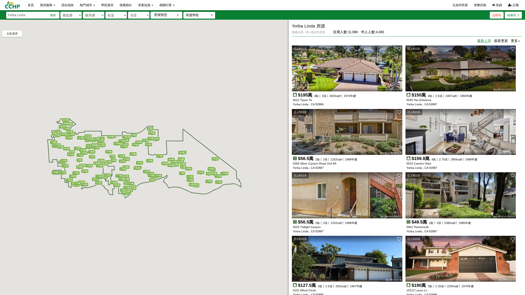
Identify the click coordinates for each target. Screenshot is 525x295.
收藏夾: (513, 15)
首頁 (31, 5)
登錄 (498, 5)
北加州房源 (460, 5)
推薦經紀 (126, 5)
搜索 (53, 15)
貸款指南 (67, 5)
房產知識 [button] (144, 5)
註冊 (515, 5)
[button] (166, 15)
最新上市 (484, 41)
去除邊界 (12, 33)
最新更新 (501, 41)
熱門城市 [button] (86, 5)
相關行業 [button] (165, 5)
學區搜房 (107, 5)
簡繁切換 (480, 5)
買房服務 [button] (46, 5)
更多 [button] (514, 41)
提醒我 (496, 15)
